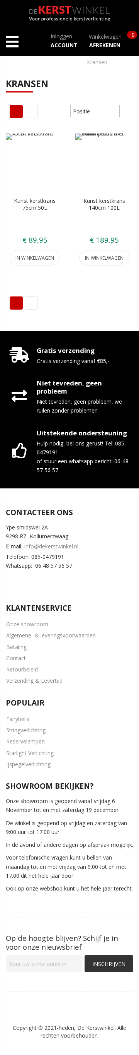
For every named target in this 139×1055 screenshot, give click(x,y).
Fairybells (17, 719)
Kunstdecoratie (54, 62)
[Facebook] (10, 581)
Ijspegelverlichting (28, 764)
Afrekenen (104, 45)
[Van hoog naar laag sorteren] (125, 110)
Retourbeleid (22, 669)
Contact (16, 658)
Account (64, 45)
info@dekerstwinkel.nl (51, 546)
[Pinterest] (56, 581)
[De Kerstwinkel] (69, 12)
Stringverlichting (26, 730)
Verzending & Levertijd (34, 680)
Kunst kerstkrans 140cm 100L (104, 204)
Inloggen (61, 36)
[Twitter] (33, 581)
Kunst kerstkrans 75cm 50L (35, 204)
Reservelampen (25, 741)
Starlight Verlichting (30, 753)
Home (14, 62)
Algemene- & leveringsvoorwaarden (51, 635)
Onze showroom (27, 624)
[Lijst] (31, 111)
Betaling (16, 647)
